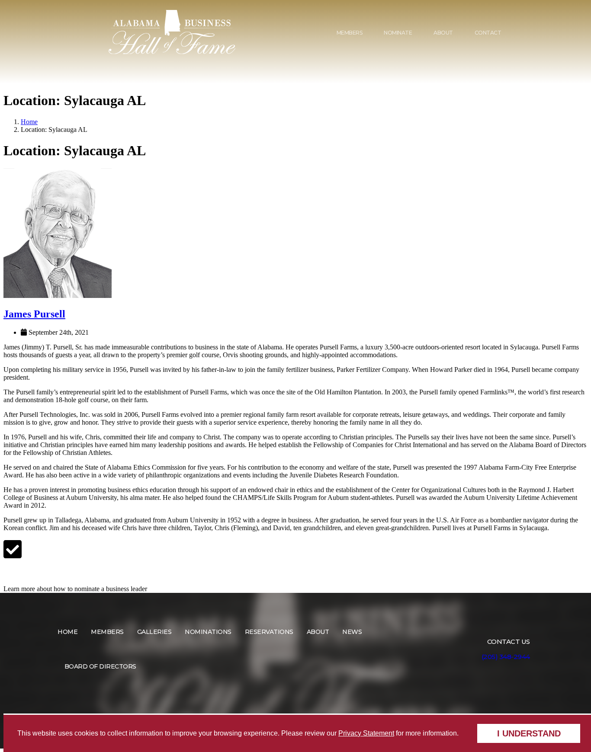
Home (29, 121)
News (352, 632)
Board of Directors (100, 666)
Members (350, 32)
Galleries (154, 632)
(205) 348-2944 (506, 657)
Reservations (269, 632)
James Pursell (34, 314)
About (443, 32)
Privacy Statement (366, 733)
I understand (529, 733)
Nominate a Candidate (43, 571)
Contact (488, 32)
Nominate (398, 32)
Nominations (208, 632)
